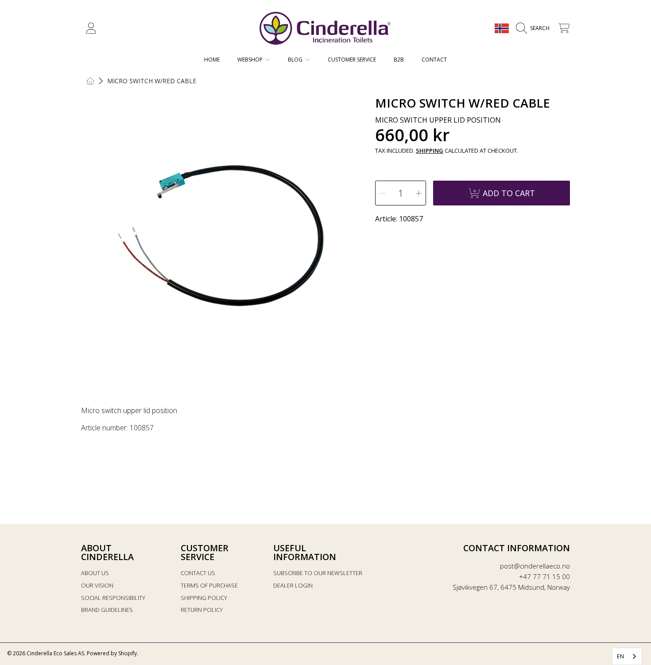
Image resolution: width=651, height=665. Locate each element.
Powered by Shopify (112, 653)
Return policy (202, 610)
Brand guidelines (107, 610)
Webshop (250, 59)
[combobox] (627, 656)
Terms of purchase (209, 585)
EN (620, 656)
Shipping (429, 151)
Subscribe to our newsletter (317, 573)
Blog (296, 59)
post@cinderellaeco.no (535, 565)
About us (95, 573)
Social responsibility (113, 598)
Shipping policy (204, 598)
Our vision (97, 585)
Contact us (198, 573)
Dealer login (293, 585)
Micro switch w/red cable (151, 81)
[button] (535, 28)
